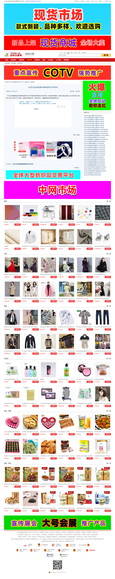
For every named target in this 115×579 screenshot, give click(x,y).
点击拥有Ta (22, 151)
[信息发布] (38, 1)
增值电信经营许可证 (99, 539)
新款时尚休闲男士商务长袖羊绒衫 (48, 351)
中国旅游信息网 (71, 536)
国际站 (88, 1)
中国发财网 (50, 534)
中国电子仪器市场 (22, 536)
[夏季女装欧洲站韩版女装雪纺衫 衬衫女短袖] (66, 297)
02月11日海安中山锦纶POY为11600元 (94, 151)
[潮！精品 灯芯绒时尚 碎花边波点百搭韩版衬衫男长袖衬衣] (30, 349)
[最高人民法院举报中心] (35, 550)
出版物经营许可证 (69, 541)
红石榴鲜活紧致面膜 (99, 379)
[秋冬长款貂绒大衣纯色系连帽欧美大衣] (48, 297)
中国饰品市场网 (76, 534)
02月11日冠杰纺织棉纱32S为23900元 (94, 161)
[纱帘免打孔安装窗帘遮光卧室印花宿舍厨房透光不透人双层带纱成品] (48, 244)
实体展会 (37, 60)
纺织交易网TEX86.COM (17, 82)
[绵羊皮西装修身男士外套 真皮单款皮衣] (12, 349)
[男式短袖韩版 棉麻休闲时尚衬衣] (84, 349)
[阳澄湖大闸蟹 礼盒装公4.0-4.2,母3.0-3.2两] (102, 430)
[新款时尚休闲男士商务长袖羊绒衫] (48, 349)
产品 (61, 52)
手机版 (89, 536)
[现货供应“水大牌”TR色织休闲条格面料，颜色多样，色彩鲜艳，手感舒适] (102, 220)
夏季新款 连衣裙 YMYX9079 (11, 274)
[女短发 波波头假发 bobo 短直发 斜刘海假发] (102, 401)
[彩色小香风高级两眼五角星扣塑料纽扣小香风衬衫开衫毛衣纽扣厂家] (84, 220)
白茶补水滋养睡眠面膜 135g (11, 379)
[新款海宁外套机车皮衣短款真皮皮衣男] (12, 325)
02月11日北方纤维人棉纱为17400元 (94, 123)
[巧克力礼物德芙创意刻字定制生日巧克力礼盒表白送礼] (12, 430)
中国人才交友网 (31, 536)
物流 (75, 52)
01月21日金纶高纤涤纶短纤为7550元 (22, 164)
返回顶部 (76, 167)
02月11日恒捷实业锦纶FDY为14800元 (94, 141)
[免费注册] (32, 1)
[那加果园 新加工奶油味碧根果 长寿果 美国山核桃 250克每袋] (12, 482)
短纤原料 (7, 63)
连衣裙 (23, 274)
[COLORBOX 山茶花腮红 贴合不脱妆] (84, 377)
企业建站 (41, 532)
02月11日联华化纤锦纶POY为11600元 (94, 149)
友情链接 (78, 532)
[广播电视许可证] (70, 545)
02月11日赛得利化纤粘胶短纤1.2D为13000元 (96, 135)
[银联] (63, 555)
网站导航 (77, 1)
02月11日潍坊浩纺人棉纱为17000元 (94, 121)
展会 (72, 52)
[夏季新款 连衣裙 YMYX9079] (12, 272)
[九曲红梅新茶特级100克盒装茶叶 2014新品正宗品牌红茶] (84, 506)
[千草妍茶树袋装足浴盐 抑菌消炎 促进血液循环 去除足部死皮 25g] (84, 401)
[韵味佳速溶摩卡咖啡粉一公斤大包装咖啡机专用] (66, 454)
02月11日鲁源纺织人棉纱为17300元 (94, 117)
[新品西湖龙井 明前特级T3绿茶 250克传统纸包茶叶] (102, 482)
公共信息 (50, 60)
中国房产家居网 (85, 534)
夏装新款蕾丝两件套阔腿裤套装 (101, 298)
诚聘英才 (58, 532)
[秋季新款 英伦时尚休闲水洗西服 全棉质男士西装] (30, 325)
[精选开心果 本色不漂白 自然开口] (12, 506)
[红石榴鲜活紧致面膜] (102, 377)
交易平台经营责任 (80, 539)
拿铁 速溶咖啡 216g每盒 (64, 431)
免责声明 (89, 532)
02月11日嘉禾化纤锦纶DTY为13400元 (94, 147)
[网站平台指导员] (84, 545)
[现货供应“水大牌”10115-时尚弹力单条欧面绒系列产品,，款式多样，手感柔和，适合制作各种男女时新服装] (12, 220)
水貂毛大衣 (79, 274)
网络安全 (94, 536)
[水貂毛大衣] (84, 272)
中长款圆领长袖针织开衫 (100, 274)
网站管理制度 (71, 532)
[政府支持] (91, 550)
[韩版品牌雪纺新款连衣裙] (84, 297)
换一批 (108, 201)
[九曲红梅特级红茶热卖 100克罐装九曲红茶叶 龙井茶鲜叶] (48, 482)
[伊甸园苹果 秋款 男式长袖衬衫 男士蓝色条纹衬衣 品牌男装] (66, 325)
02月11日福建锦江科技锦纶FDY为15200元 (96, 139)
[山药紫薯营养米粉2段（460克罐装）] (102, 454)
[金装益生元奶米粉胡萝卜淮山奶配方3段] (84, 454)
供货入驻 (52, 532)
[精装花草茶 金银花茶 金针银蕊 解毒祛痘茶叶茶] (30, 454)
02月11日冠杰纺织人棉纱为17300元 (94, 119)
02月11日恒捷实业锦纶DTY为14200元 (94, 145)
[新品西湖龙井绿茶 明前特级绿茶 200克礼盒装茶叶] (48, 506)
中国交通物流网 (62, 536)
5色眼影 (42, 379)
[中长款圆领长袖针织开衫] (102, 272)
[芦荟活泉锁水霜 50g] (12, 401)
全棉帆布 (6, 246)
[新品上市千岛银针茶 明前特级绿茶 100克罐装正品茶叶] (84, 482)
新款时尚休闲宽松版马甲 (10, 298)
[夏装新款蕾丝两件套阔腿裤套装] (102, 297)
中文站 (33, 534)
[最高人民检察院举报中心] (21, 550)
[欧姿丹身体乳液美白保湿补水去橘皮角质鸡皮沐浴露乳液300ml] (30, 377)
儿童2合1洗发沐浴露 (63, 379)
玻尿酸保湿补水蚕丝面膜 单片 (29, 403)
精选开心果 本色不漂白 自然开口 (12, 508)
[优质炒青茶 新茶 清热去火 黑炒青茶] (30, 506)
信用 (79, 52)
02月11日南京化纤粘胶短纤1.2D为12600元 (96, 133)
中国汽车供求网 (67, 534)
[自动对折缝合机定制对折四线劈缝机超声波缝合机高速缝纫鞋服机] (102, 244)
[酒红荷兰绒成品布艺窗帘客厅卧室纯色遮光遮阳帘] (66, 220)
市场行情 (29, 60)
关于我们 (47, 532)
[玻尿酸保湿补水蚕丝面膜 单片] (30, 401)
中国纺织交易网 (58, 534)
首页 (7, 60)
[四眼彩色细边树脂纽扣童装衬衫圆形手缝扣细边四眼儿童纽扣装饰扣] (30, 220)
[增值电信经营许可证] (56, 545)
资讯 (65, 52)
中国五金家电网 (94, 534)
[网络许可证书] (42, 545)
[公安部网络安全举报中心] (63, 550)
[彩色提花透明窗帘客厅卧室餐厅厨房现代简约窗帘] (66, 244)
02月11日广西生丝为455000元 (92, 175)
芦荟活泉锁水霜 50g (9, 403)
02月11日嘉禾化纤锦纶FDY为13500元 (94, 137)
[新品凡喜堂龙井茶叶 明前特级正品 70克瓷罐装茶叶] (102, 506)
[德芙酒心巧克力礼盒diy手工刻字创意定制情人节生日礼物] (12, 454)
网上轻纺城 (79, 536)
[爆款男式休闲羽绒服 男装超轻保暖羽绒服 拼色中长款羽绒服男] (66, 349)
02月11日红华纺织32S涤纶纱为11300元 (95, 167)
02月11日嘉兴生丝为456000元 (92, 173)
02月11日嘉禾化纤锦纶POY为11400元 (94, 155)
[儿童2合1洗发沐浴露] (66, 377)
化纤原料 (19, 63)
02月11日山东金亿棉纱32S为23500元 (94, 159)
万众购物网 (44, 534)
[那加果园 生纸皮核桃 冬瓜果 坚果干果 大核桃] (30, 430)
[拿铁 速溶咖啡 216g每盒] (66, 430)
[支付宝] (49, 555)
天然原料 (13, 63)
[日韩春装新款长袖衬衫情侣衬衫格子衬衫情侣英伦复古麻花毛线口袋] (102, 349)
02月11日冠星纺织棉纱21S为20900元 (94, 165)
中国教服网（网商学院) (51, 536)
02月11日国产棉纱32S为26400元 (93, 115)
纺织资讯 (13, 60)
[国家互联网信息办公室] (77, 550)
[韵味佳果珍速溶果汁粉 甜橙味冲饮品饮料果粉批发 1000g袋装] (84, 430)
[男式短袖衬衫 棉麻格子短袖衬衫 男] (84, 325)
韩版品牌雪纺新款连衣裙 (82, 298)
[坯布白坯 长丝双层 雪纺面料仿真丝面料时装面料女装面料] (84, 244)
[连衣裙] (30, 272)
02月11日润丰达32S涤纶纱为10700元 (94, 169)
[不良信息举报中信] (28, 545)
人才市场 (58, 60)
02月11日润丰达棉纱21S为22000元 (94, 157)
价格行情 (27, 82)
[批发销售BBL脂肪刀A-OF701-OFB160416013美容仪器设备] (66, 401)
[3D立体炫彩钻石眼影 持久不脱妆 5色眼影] (48, 401)
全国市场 (21, 60)
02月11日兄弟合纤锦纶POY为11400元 (94, 153)
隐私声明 (95, 532)
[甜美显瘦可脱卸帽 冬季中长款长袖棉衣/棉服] (48, 272)
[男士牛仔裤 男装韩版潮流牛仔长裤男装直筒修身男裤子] (102, 325)
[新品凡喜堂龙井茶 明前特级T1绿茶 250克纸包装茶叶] (66, 506)
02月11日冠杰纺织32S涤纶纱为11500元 (95, 171)
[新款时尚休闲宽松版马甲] (12, 297)
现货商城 (84, 52)
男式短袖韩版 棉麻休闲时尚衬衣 (84, 351)
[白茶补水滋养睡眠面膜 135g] (12, 377)
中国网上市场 (108, 1)
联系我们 (64, 532)
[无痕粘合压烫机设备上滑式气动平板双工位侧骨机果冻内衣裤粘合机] (48, 220)
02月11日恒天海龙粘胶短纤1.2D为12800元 (96, 129)
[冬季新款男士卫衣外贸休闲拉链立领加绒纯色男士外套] (30, 244)
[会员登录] (27, 1)
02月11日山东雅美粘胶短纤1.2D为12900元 (96, 131)
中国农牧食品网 (40, 536)
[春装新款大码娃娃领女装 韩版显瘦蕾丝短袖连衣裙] (30, 297)
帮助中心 (101, 1)
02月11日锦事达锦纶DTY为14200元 (94, 143)
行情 (68, 52)
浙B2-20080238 (89, 539)
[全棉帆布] (12, 244)
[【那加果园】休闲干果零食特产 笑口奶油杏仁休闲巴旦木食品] (48, 454)
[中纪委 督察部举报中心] (49, 550)
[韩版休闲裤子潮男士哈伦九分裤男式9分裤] (48, 325)
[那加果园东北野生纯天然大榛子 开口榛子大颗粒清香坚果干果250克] (30, 482)
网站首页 (83, 1)
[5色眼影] (48, 377)
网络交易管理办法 (70, 539)
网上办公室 (94, 1)
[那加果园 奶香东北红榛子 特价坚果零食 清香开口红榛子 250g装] (66, 482)
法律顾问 (83, 532)
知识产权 (36, 532)
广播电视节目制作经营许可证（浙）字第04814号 (52, 541)
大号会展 (85, 536)
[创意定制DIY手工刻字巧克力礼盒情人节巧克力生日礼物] (48, 430)
